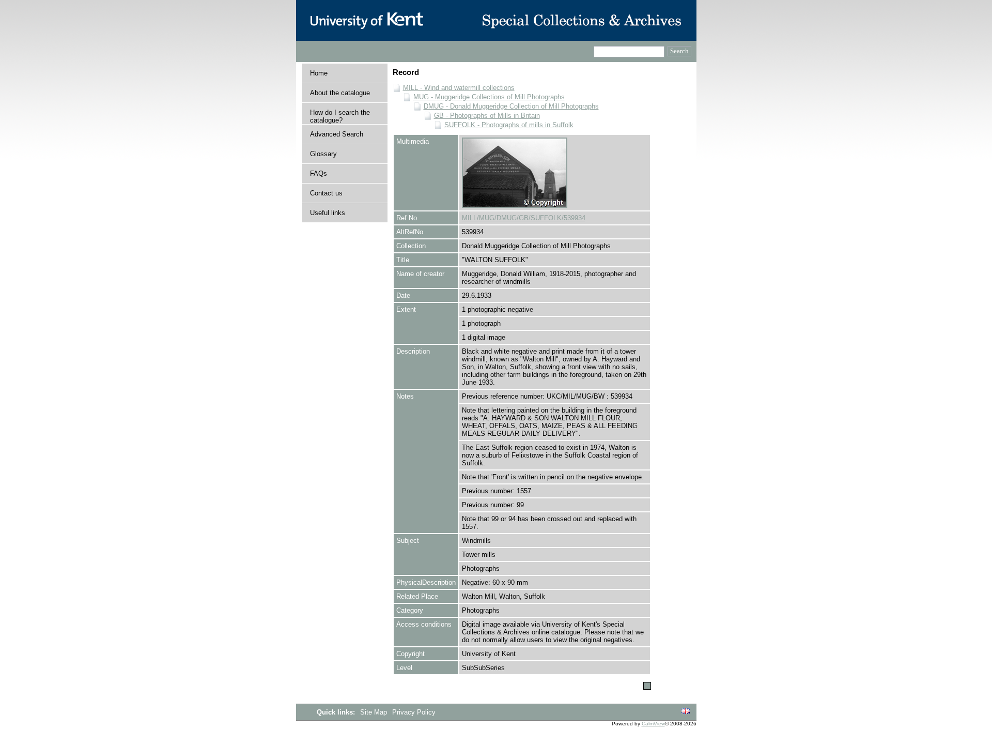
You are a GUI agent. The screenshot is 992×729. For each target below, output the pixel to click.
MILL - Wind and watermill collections (459, 88)
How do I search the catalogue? (340, 116)
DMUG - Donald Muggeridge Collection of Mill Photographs (511, 106)
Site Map (374, 712)
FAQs (318, 173)
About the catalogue (340, 93)
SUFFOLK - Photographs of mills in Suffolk (509, 125)
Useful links (327, 213)
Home (319, 73)
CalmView (653, 723)
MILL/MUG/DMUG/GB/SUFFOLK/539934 (523, 218)
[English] (685, 712)
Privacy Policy (414, 712)
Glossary (323, 154)
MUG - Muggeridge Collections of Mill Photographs (489, 97)
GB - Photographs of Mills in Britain (487, 115)
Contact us (326, 193)
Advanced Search (336, 134)
